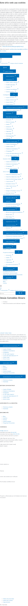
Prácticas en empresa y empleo (14, 236)
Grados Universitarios (11, 144)
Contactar (20, 63)
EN (1, 61)
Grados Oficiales (7, 349)
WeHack (8, 188)
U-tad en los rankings (11, 89)
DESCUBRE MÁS (7, 363)
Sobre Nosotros (10, 76)
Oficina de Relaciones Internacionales (12, 274)
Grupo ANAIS (9, 104)
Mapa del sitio (6, 602)
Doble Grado (6, 357)
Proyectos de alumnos (9, 252)
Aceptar (5, 54)
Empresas (5, 381)
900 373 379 (16, 434)
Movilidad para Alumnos (9, 271)
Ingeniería (8, 131)
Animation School (10, 183)
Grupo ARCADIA (10, 97)
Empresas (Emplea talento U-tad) (14, 238)
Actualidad (9, 277)
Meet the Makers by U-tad (13, 176)
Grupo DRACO (10, 102)
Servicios (8, 228)
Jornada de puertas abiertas (13, 204)
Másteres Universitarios (12, 148)
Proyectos (8, 247)
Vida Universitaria (10, 241)
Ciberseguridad (10, 136)
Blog (4, 281)
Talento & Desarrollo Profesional (14, 233)
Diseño (8, 124)
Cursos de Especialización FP (13, 153)
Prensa (5, 283)
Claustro (8, 87)
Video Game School (11, 186)
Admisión (8, 201)
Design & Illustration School (13, 190)
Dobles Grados (10, 146)
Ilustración (8, 126)
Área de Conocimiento (12, 117)
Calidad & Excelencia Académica (14, 107)
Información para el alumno (13, 230)
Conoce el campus (11, 225)
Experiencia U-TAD (11, 221)
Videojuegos (9, 129)
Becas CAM (9, 214)
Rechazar (15, 54)
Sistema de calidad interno (13, 110)
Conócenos (9, 79)
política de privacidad (16, 49)
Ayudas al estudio (10, 209)
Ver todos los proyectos (12, 264)
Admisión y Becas (10, 197)
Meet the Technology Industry (14, 179)
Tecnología (9, 133)
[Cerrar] (20, 293)
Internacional (9, 269)
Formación (9, 113)
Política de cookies (8, 600)
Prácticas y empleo (8, 380)
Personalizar (6, 56)
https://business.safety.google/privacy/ (13, 46)
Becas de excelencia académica (14, 212)
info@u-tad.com (4, 430)
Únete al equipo (10, 91)
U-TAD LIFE (9, 244)
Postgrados (9, 151)
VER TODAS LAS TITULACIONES (11, 194)
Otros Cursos (6, 171)
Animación (9, 119)
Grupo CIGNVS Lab (11, 99)
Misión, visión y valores (12, 82)
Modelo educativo (11, 84)
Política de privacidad (8, 598)
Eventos (5, 279)
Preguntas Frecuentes (9, 218)
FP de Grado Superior (11, 155)
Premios (5, 266)
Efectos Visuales (10, 122)
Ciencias (8, 138)
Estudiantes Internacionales (10, 273)
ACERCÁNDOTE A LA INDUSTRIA (12, 376)
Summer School (10, 193)
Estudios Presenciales (12, 141)
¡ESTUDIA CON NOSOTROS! (10, 346)
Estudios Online (7, 158)
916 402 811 (13, 432)
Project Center (7, 249)
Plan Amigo (9, 216)
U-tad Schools (9, 181)
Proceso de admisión (11, 206)
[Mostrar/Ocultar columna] (14, 94)
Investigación (6, 94)
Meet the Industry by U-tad (13, 174)
